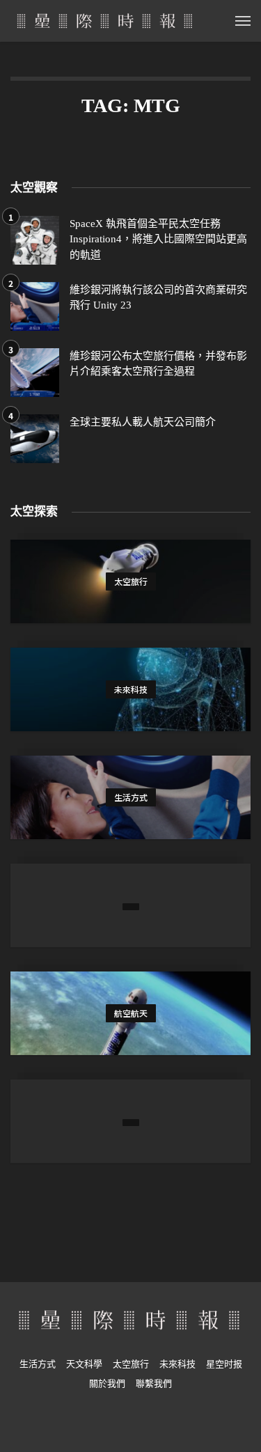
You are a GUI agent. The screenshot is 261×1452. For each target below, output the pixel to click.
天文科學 (84, 1364)
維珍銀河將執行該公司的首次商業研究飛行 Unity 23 (158, 297)
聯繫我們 (154, 1383)
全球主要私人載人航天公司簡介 (143, 422)
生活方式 (37, 1364)
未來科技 (177, 1364)
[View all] (130, 581)
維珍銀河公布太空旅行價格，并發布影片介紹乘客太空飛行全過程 (158, 363)
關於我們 (107, 1383)
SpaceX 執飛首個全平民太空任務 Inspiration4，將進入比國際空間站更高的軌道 (158, 239)
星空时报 (224, 1364)
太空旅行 (131, 1364)
